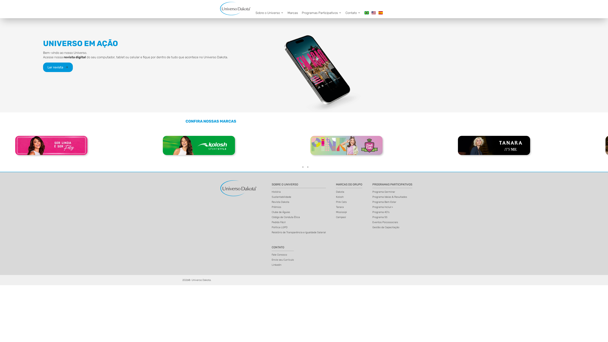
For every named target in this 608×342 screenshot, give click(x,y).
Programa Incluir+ (382, 207)
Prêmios (276, 207)
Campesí (341, 217)
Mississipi (341, 212)
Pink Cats (341, 201)
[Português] (366, 12)
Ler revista (56, 67)
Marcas (293, 13)
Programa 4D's (381, 212)
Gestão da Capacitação (385, 227)
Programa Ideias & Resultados (389, 196)
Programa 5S (379, 217)
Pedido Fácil (279, 222)
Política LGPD (280, 227)
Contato (351, 13)
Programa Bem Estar (384, 201)
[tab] (303, 167)
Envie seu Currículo (283, 259)
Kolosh (340, 196)
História (276, 191)
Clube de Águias (281, 212)
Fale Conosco (279, 254)
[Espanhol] (380, 12)
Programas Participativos (320, 13)
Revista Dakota (280, 201)
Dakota (340, 191)
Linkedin (276, 264)
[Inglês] (373, 12)
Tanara (340, 207)
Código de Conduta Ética (286, 217)
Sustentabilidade (281, 196)
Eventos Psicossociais (385, 222)
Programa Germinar (383, 191)
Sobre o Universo (268, 13)
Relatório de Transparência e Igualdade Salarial (299, 232)
